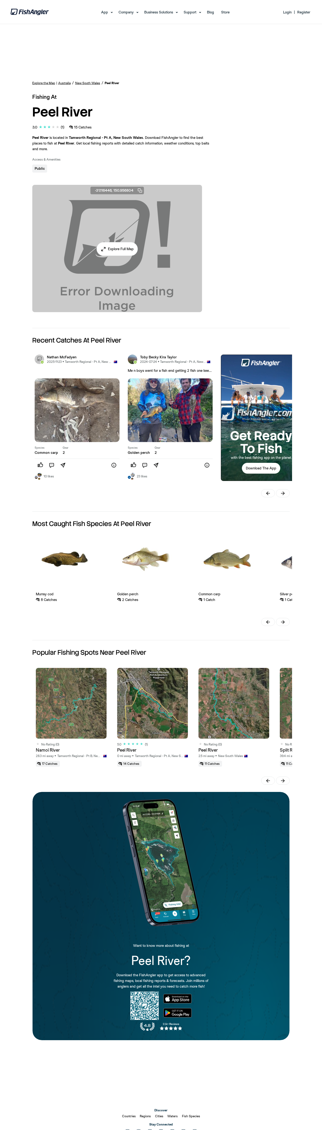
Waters (172, 1116)
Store (225, 12)
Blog (210, 12)
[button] (117, 249)
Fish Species (191, 1116)
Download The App (261, 468)
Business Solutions (158, 12)
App (104, 12)
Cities (159, 1116)
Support (190, 12)
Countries (129, 1116)
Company (126, 12)
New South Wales (87, 83)
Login (287, 12)
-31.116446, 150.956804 (114, 190)
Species (40, 448)
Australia (64, 83)
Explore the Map (43, 83)
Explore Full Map (121, 248)
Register (303, 12)
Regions (145, 1116)
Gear (65, 448)
